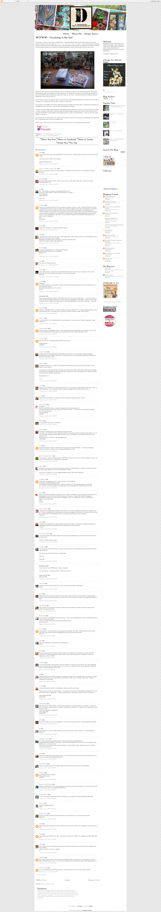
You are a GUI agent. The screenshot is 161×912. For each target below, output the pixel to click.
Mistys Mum (42, 615)
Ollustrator (79, 906)
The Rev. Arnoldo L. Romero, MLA (48, 168)
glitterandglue (42, 703)
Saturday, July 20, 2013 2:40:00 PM (48, 759)
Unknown (41, 205)
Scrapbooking (49, 135)
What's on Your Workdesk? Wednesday (66, 44)
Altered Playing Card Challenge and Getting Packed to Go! (117, 106)
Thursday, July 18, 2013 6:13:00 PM (48, 529)
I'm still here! (113, 122)
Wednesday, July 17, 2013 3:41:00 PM (48, 221)
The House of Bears (44, 533)
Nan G (40, 593)
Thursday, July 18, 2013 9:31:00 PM (48, 600)
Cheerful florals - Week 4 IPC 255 (112, 203)
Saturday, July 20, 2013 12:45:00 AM (48, 715)
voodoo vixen (42, 605)
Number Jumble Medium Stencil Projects (114, 276)
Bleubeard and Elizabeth (45, 784)
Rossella (41, 803)
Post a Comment (41, 874)
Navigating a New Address (111, 226)
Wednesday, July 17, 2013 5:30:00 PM (48, 243)
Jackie (40, 522)
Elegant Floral (108, 231)
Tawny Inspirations (110, 248)
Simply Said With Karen (111, 218)
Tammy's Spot (108, 258)
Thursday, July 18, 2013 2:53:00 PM (48, 474)
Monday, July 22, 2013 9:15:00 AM (47, 819)
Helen (40, 225)
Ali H (40, 395)
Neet (40, 234)
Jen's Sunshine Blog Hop (116, 130)
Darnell (41, 466)
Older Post (41, 880)
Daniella (41, 429)
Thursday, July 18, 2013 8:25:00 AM (48, 451)
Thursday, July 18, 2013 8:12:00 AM (48, 441)
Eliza (40, 152)
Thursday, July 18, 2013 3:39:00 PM (48, 487)
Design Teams (91, 34)
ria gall (41, 281)
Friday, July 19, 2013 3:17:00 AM (47, 636)
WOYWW (55, 135)
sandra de (41, 583)
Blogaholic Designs (87, 910)
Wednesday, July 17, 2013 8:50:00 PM (48, 256)
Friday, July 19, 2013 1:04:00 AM (47, 624)
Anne (40, 445)
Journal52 (107, 268)
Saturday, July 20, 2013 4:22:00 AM (48, 724)
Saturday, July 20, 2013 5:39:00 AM (48, 734)
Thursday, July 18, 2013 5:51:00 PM (48, 517)
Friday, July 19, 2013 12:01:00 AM (47, 611)
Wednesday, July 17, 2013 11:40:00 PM (48, 303)
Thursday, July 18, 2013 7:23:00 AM (48, 416)
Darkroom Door (109, 275)
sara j (40, 385)
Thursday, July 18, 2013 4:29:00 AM (48, 358)
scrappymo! (42, 479)
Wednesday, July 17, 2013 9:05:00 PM (48, 265)
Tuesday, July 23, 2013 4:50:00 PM (47, 863)
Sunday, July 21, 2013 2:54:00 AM (47, 779)
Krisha (41, 269)
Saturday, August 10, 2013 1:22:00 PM (48, 871)
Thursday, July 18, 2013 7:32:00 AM (48, 424)
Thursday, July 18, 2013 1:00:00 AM (48, 313)
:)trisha (41, 379)
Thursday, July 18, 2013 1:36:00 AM (48, 333)
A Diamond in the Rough (111, 213)
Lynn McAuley (43, 763)
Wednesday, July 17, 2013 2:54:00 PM (48, 184)
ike (40, 189)
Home (66, 34)
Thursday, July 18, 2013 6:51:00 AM (48, 400)
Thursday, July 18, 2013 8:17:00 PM (48, 589)
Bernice (41, 629)
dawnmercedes (43, 867)
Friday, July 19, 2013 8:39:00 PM (47, 699)
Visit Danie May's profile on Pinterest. (112, 302)
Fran (40, 261)
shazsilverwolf (43, 351)
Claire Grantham (43, 328)
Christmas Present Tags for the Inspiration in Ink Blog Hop (112, 220)
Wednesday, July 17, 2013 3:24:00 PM (48, 200)
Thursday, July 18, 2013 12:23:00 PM (48, 461)
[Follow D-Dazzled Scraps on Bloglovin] (110, 189)
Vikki (40, 651)
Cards (44, 135)
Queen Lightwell (43, 508)
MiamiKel (41, 179)
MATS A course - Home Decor (111, 236)
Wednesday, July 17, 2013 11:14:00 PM (48, 291)
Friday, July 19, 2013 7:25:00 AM (47, 646)
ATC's (40, 135)
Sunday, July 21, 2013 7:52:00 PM (47, 808)
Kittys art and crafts (110, 235)
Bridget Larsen (43, 813)
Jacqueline (42, 546)
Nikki (40, 753)
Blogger (91, 906)
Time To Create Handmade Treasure (114, 225)
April (40, 823)
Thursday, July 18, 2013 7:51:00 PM (48, 561)
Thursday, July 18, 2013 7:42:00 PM (48, 542)
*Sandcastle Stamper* (110, 201)
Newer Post (93, 880)
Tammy (41, 420)
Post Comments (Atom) (48, 884)
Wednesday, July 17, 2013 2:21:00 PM (48, 164)
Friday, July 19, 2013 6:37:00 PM (47, 669)
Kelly (40, 720)
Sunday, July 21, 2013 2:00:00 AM (47, 767)
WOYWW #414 (108, 254)
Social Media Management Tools (109, 91)
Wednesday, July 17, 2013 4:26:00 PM (48, 229)
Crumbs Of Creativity (110, 196)
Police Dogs (107, 259)
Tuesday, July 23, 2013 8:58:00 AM (47, 852)
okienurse (41, 662)
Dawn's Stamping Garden (45, 456)
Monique (41, 247)
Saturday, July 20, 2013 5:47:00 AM (48, 748)
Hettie (40, 844)
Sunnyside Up (108, 230)
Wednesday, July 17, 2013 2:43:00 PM (48, 174)
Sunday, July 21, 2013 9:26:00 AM (47, 789)
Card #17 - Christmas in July (111, 209)
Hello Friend (108, 214)
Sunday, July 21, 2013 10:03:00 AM (47, 798)
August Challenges (109, 197)
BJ (40, 674)
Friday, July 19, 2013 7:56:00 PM (47, 681)
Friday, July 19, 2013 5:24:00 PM (47, 658)
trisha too (41, 363)
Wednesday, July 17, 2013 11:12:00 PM (48, 276)
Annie (40, 492)
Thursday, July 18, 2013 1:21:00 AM (48, 323)
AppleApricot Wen (44, 739)
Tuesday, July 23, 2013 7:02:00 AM (47, 829)
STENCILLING (108, 249)
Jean (40, 640)
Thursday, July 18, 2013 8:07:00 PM (48, 579)
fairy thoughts (42, 404)
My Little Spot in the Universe (112, 253)
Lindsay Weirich (43, 794)
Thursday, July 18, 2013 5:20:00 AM (48, 381)
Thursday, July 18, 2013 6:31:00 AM (48, 391)
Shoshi (41, 686)
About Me (77, 34)
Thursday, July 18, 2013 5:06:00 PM (48, 504)
